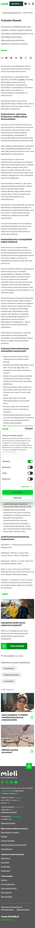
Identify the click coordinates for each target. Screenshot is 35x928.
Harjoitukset (5, 858)
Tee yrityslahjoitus (8, 884)
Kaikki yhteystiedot (8, 823)
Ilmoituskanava (7, 849)
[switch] (30, 467)
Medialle (4, 837)
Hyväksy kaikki (17, 492)
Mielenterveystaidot (11, 675)
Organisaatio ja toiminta (10, 832)
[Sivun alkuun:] (29, 766)
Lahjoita (4, 880)
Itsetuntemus (9, 668)
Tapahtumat (5, 871)
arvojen (22, 80)
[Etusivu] (4, 4)
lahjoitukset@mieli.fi (9, 812)
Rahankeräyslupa (23, 910)
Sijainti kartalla (6, 791)
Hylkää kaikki (17, 498)
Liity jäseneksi (6, 893)
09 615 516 (19, 798)
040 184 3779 (20, 807)
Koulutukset (5, 867)
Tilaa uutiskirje (17, 646)
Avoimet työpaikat (8, 841)
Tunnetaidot (8, 681)
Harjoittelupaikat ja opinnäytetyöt (13, 845)
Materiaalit (5, 862)
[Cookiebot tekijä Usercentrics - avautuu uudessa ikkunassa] (25, 429)
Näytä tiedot (25, 486)
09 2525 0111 (16, 816)
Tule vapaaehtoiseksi (9, 888)
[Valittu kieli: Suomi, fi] (25, 4)
